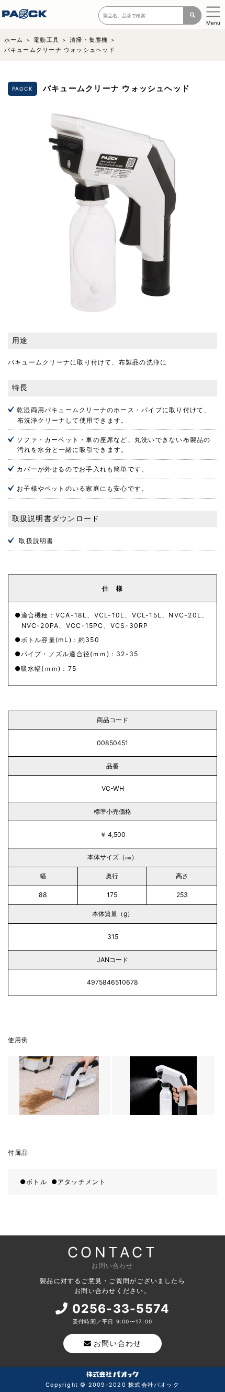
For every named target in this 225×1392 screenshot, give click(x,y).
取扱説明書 (36, 541)
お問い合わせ (117, 1343)
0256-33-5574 (121, 1308)
